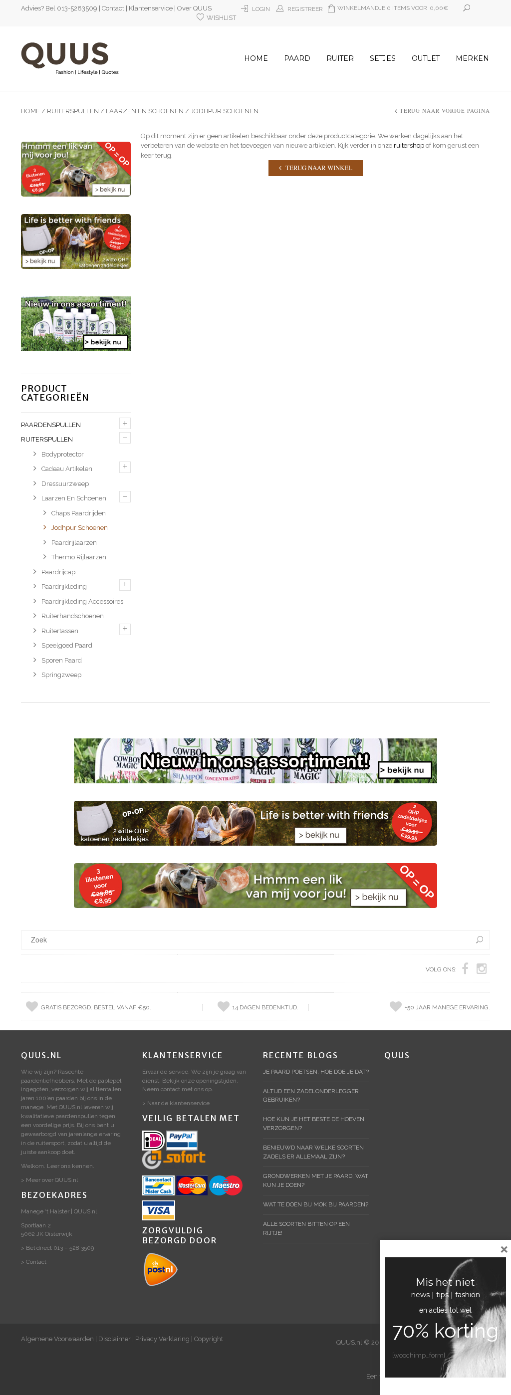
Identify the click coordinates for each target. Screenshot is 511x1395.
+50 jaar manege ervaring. (447, 1007)
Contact (113, 8)
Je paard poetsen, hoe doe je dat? (316, 1071)
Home (256, 58)
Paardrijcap (58, 572)
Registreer (305, 8)
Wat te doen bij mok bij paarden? (315, 1204)
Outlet (426, 58)
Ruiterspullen (73, 111)
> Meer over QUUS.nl (49, 1179)
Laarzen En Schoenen (145, 111)
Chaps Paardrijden (78, 513)
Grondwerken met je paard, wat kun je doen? (315, 1180)
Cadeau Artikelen (66, 468)
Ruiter (340, 58)
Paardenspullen (51, 425)
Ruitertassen (59, 631)
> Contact (33, 1261)
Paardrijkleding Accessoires (82, 601)
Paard (297, 58)
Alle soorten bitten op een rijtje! (306, 1228)
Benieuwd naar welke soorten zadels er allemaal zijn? (313, 1152)
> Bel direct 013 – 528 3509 (57, 1247)
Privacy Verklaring (162, 1339)
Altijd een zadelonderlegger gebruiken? (311, 1096)
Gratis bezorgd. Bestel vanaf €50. (96, 1007)
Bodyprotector (62, 454)
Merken (472, 58)
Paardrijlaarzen (74, 542)
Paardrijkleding (64, 586)
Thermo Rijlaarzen (78, 557)
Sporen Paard (61, 660)
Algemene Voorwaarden (57, 1339)
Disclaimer (114, 1339)
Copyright (208, 1339)
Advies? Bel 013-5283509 (59, 8)
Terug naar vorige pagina (445, 110)
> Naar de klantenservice (176, 1103)
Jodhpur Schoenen (79, 527)
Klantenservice (151, 8)
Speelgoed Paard (66, 645)
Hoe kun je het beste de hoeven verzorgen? (313, 1124)
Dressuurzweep (65, 483)
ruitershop (409, 145)
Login (261, 8)
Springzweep (61, 675)
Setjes (383, 58)
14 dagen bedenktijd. (265, 1007)
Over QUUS (194, 8)
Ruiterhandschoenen (72, 616)
